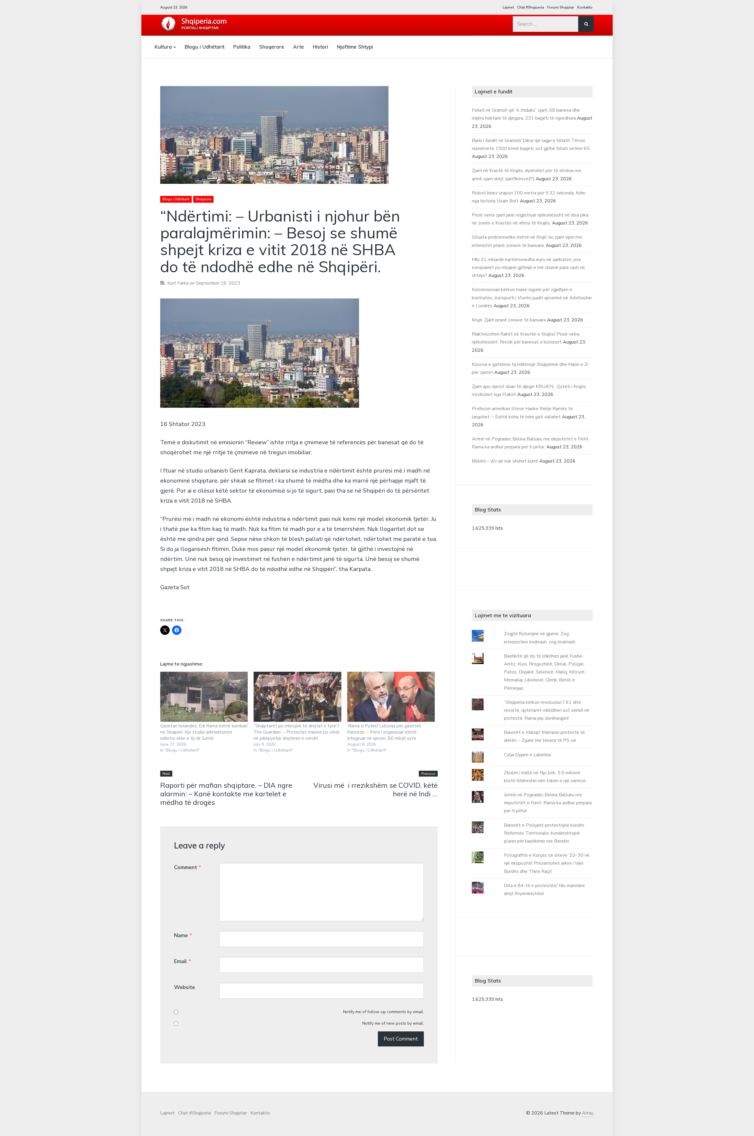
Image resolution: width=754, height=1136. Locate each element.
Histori (320, 47)
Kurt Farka (177, 283)
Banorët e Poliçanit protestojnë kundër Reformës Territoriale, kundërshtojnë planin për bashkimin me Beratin (544, 833)
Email (182, 961)
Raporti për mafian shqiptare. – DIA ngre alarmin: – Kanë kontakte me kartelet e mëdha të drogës (226, 794)
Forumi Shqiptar (560, 7)
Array (587, 1113)
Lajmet (508, 7)
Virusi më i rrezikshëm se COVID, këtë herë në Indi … (375, 789)
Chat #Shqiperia (530, 7)
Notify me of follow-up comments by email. (383, 1012)
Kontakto (585, 7)
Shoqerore (271, 47)
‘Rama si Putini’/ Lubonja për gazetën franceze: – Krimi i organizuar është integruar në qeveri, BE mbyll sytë (384, 732)
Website (184, 987)
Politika (241, 47)
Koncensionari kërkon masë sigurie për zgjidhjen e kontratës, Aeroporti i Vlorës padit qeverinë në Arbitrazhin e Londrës (532, 297)
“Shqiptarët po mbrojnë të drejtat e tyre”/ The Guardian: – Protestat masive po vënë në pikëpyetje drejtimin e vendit (297, 732)
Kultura (163, 47)
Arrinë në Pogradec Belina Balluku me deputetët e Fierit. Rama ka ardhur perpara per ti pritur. (548, 803)
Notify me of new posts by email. (393, 1023)
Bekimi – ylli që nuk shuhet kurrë (505, 461)
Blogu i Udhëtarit (204, 47)
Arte (298, 47)
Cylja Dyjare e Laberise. (528, 755)
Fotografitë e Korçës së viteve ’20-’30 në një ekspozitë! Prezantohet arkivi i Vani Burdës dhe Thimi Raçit (547, 863)
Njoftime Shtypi (355, 47)
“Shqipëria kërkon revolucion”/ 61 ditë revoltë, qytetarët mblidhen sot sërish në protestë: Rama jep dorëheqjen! (546, 710)
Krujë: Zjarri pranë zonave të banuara (509, 320)
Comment (187, 867)
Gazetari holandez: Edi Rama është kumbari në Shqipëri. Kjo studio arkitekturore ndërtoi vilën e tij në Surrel (203, 732)
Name (183, 935)
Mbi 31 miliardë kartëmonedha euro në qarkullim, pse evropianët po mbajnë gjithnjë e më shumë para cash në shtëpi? (528, 267)
